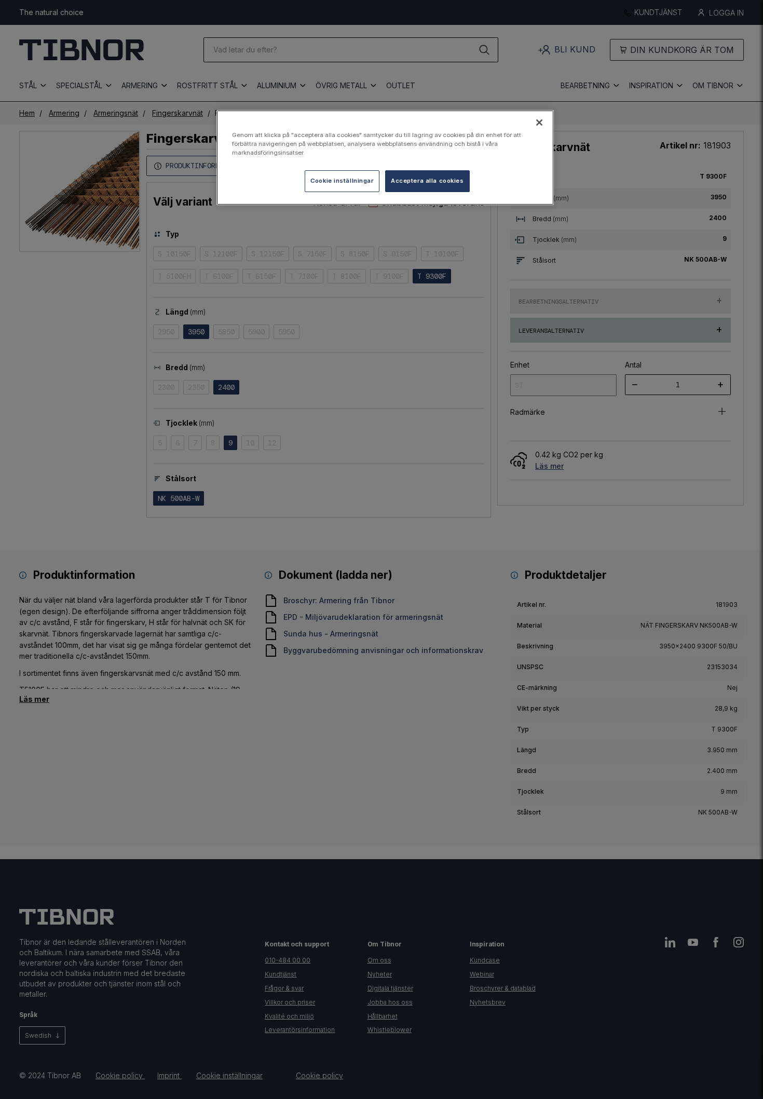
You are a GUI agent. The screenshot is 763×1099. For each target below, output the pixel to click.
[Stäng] (539, 122)
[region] (385, 157)
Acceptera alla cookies (427, 180)
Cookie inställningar (341, 180)
